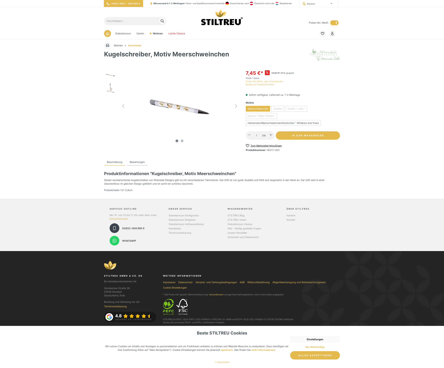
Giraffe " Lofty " (296, 108)
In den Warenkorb (308, 135)
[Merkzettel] (322, 33)
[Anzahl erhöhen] (270, 135)
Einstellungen (315, 339)
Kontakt (291, 219)
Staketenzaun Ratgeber (182, 219)
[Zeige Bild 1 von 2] (177, 140)
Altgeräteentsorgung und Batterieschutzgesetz (299, 282)
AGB (242, 282)
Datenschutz (185, 282)
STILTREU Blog (236, 215)
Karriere (291, 215)
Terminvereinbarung (180, 232)
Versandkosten (216, 294)
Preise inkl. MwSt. (319, 22)
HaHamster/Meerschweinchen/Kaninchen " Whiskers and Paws (283, 122)
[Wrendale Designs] (325, 54)
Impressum (169, 282)
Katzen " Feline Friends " (261, 115)
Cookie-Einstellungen (175, 287)
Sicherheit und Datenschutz (243, 237)
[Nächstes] (236, 106)
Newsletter (175, 228)
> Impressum (222, 362)
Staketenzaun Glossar (240, 224)
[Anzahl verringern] (249, 135)
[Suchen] (162, 21)
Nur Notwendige (315, 346)
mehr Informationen (263, 349)
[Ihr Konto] (332, 33)
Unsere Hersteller (237, 232)
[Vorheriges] (123, 106)
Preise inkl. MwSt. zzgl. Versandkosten (264, 81)
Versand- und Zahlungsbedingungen (216, 282)
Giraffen (277, 108)
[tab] (114, 162)
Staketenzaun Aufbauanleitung (186, 224)
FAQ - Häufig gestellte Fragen (244, 228)
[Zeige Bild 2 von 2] (182, 140)
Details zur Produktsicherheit (260, 84)
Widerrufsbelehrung (258, 282)
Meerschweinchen (258, 108)
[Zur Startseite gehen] (222, 17)
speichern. (227, 349)
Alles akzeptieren (315, 355)
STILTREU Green (237, 219)
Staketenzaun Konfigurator (184, 215)
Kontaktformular (118, 218)
